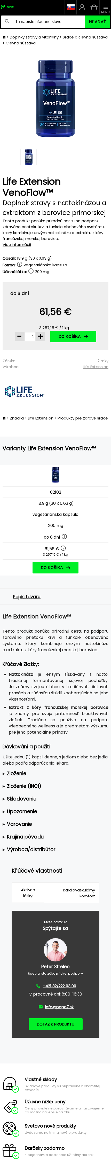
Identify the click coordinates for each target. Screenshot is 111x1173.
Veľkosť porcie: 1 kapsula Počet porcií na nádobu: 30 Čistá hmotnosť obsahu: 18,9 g (55, 774)
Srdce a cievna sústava (85, 37)
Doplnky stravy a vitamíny (34, 37)
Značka (17, 418)
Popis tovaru (27, 597)
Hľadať (97, 22)
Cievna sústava (21, 43)
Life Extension (95, 366)
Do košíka (70, 336)
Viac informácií (17, 244)
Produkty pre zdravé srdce (83, 418)
